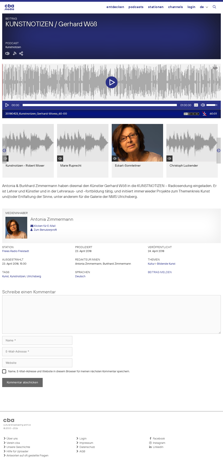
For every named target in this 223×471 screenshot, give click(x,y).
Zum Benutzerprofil (44, 230)
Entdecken (115, 7)
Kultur (151, 263)
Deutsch (80, 276)
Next (218, 151)
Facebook (158, 438)
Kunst (5, 276)
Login (192, 7)
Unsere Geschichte (18, 447)
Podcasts (136, 7)
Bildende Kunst (166, 263)
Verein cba (13, 443)
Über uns (12, 438)
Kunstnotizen (13, 47)
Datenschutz (87, 447)
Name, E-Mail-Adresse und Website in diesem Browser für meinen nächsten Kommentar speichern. (69, 371)
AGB (82, 451)
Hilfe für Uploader (17, 451)
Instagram (158, 443)
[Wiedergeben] (7, 105)
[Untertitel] (196, 105)
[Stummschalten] (203, 105)
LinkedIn (157, 447)
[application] (111, 105)
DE (202, 7)
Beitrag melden (160, 272)
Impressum (86, 443)
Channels (175, 7)
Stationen (156, 7)
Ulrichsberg (34, 276)
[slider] (100, 105)
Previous (4, 151)
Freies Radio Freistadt (15, 251)
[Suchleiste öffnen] (214, 7)
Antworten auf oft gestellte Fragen (27, 455)
